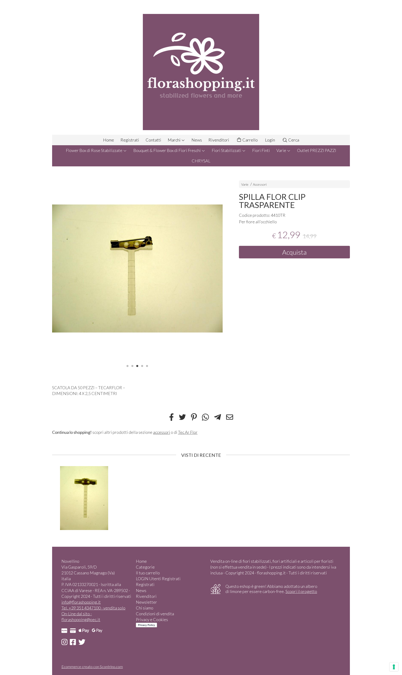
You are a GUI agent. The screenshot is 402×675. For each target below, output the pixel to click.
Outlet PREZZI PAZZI (316, 150)
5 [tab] (147, 365)
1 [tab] (127, 365)
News (196, 139)
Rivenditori (218, 139)
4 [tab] (142, 365)
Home (108, 139)
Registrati (130, 139)
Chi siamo (144, 607)
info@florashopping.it (81, 602)
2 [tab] (132, 365)
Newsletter (146, 602)
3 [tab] (137, 365)
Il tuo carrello (148, 572)
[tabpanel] (137, 268)
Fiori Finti (261, 150)
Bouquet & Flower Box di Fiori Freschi (167, 150)
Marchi (174, 139)
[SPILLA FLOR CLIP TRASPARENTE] (137, 268)
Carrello (250, 139)
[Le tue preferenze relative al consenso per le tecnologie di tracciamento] (393, 666)
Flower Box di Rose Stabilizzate (94, 150)
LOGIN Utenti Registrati (158, 578)
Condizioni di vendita (155, 613)
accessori (161, 432)
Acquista (294, 252)
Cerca (293, 139)
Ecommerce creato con (92, 666)
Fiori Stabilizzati (227, 150)
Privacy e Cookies (152, 619)
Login (270, 139)
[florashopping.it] (201, 67)
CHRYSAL (201, 160)
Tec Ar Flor (188, 432)
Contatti (153, 139)
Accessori (260, 184)
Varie (281, 150)
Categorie (145, 567)
